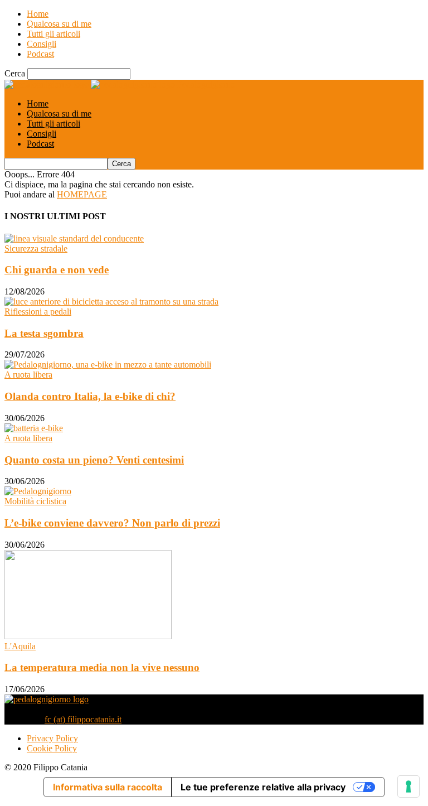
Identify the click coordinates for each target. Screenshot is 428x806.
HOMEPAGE (82, 194)
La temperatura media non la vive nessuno (102, 667)
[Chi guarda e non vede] (74, 238)
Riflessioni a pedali (37, 311)
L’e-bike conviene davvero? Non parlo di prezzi (112, 523)
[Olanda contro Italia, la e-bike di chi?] (107, 364)
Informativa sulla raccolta (107, 787)
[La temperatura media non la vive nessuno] (88, 636)
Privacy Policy (52, 738)
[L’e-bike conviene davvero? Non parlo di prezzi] (37, 491)
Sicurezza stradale (35, 248)
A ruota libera (28, 374)
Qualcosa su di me (59, 23)
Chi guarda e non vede (56, 270)
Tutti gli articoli (53, 33)
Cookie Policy (52, 748)
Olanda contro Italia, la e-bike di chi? (90, 396)
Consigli (41, 44)
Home (37, 13)
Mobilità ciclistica (35, 501)
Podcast (40, 54)
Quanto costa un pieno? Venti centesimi (94, 460)
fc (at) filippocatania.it (83, 719)
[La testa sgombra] (111, 301)
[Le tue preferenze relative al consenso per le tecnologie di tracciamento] (408, 786)
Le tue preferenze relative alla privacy (263, 787)
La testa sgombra (44, 333)
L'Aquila (20, 646)
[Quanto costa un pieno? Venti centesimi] (33, 428)
